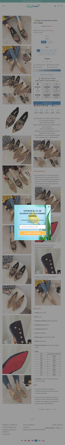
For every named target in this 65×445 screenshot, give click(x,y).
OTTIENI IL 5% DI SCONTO (32, 233)
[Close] (49, 207)
